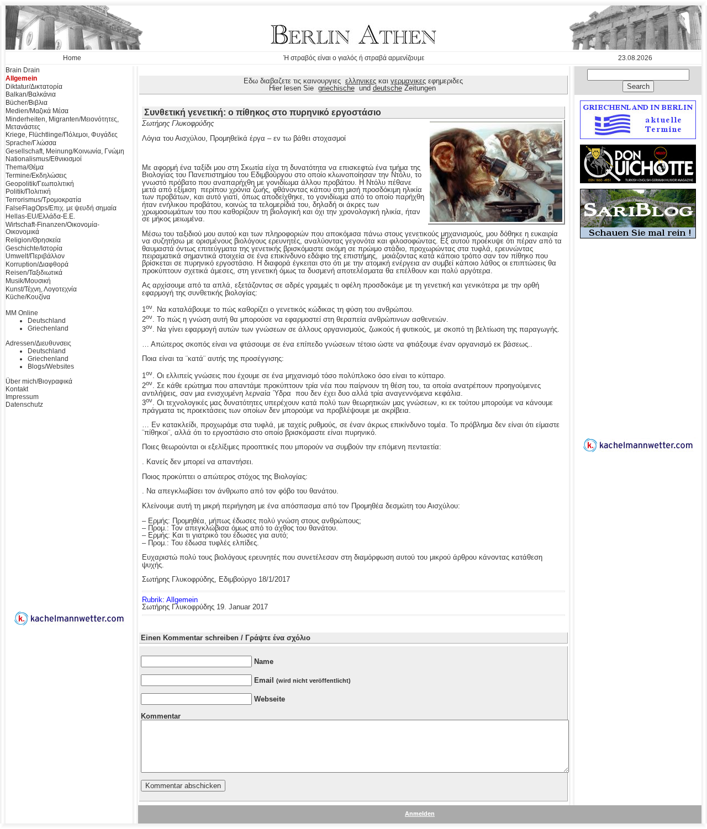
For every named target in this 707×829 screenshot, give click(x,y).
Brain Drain (23, 70)
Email (302, 680)
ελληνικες (360, 81)
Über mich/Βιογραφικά (39, 381)
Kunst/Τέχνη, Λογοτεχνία (41, 289)
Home (72, 58)
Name (263, 661)
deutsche (387, 88)
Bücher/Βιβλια (27, 103)
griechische (336, 88)
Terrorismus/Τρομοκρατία (43, 200)
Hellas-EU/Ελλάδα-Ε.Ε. (40, 216)
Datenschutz (24, 404)
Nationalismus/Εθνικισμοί (44, 159)
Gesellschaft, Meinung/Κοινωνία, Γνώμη (65, 151)
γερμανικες (408, 81)
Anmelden (420, 813)
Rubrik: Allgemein (170, 600)
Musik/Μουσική (28, 281)
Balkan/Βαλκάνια (31, 94)
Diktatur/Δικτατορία (34, 87)
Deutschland (47, 321)
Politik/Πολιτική (28, 191)
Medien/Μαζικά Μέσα (37, 111)
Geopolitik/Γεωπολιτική (40, 184)
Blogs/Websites (51, 366)
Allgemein (21, 78)
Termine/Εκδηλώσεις (36, 175)
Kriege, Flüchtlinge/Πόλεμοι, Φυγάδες (62, 135)
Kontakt (17, 389)
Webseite (269, 699)
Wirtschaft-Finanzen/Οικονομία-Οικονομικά (52, 228)
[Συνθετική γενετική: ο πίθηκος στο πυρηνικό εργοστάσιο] (496, 219)
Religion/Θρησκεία (33, 240)
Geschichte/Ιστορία (34, 248)
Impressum (22, 397)
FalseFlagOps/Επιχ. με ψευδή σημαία (61, 208)
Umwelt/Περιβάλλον (35, 256)
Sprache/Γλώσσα (31, 143)
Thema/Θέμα (25, 167)
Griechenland (48, 328)
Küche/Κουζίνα (28, 297)
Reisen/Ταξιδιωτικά (34, 273)
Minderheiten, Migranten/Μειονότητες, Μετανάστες (62, 123)
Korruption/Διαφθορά (37, 264)
